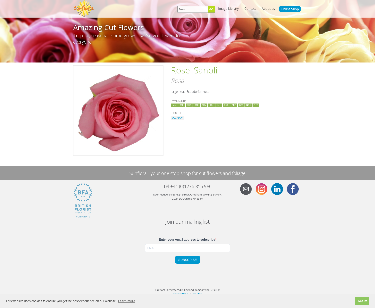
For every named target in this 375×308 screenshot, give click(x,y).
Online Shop (290, 9)
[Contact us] (247, 189)
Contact (250, 8)
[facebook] (294, 189)
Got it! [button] (362, 301)
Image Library (228, 8)
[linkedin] (278, 189)
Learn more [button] (126, 301)
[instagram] (263, 189)
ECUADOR (177, 117)
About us (268, 8)
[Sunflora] (84, 9)
